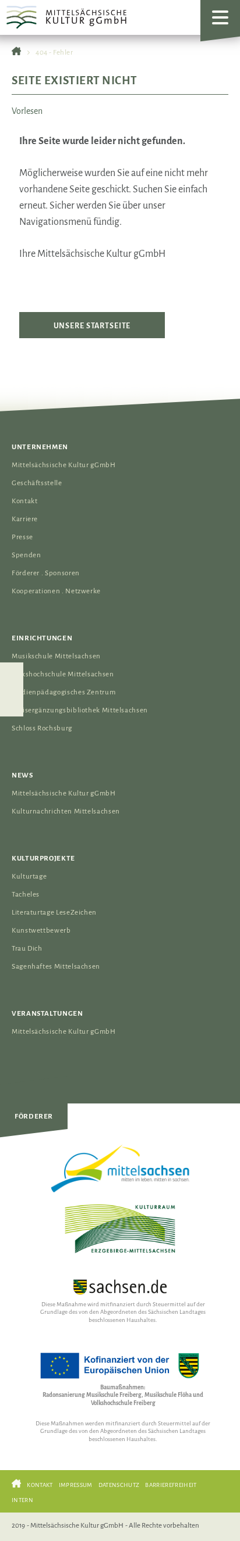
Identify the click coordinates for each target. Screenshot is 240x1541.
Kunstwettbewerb (41, 930)
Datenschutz (119, 1485)
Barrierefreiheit (170, 1485)
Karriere (25, 519)
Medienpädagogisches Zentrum (63, 692)
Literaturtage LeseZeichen (54, 912)
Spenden (26, 555)
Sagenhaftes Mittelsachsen (56, 966)
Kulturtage (29, 876)
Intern (22, 1500)
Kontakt (24, 501)
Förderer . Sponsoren (46, 573)
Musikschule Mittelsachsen (56, 656)
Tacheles (26, 894)
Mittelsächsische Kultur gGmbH (64, 465)
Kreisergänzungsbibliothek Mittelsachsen (80, 710)
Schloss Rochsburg (42, 728)
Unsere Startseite (92, 325)
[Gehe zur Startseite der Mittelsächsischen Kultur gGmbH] (16, 52)
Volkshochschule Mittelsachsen (63, 674)
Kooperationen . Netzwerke (56, 591)
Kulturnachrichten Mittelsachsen (66, 811)
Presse (22, 537)
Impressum (76, 1485)
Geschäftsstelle (37, 483)
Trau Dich (27, 948)
